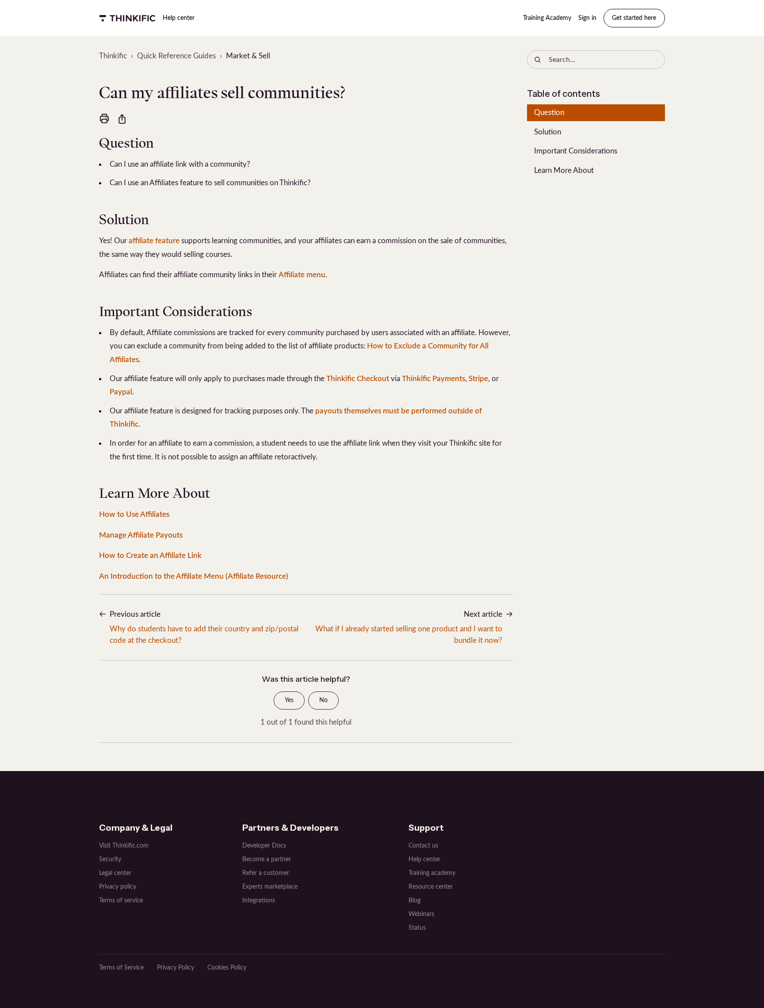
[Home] (127, 18)
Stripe (478, 378)
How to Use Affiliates (134, 514)
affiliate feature (154, 240)
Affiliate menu (302, 275)
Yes (289, 700)
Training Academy (547, 18)
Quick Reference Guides (176, 56)
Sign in (587, 18)
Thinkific (113, 56)
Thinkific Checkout (357, 378)
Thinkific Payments (433, 378)
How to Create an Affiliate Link (150, 555)
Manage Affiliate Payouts (141, 535)
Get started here (634, 18)
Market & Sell (248, 56)
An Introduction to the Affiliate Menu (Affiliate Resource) (193, 576)
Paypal (121, 392)
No (323, 700)
